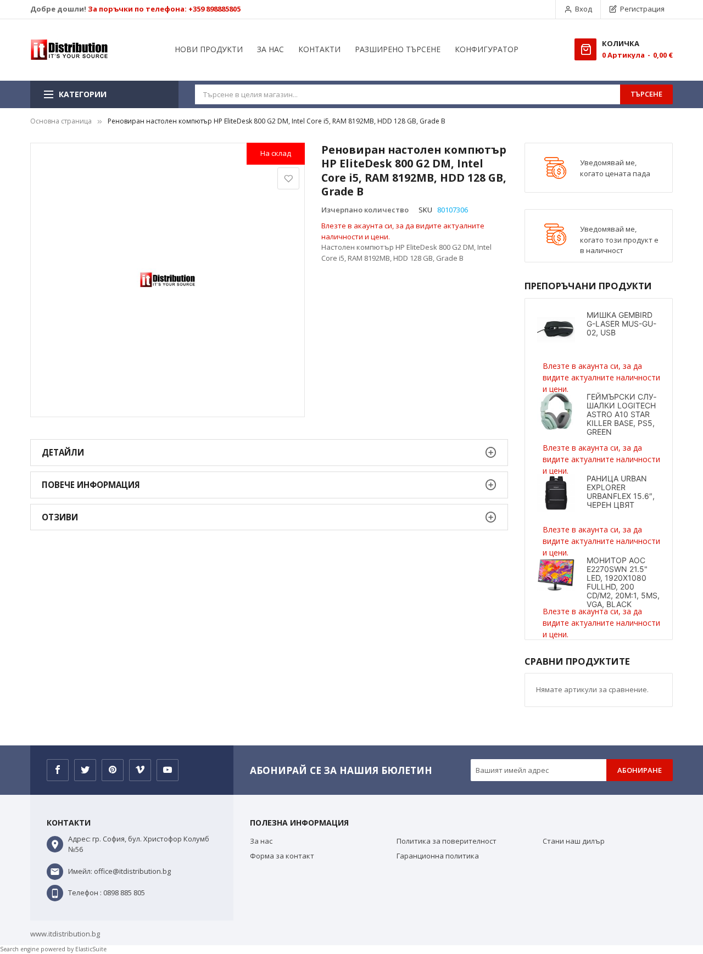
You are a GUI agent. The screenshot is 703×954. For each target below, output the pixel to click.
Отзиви (60, 517)
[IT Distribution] (69, 49)
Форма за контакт (282, 856)
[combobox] (407, 94)
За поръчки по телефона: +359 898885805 (164, 9)
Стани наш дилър (574, 841)
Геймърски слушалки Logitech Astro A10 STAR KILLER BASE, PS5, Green (621, 414)
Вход (583, 9)
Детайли (63, 452)
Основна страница (61, 121)
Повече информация (91, 484)
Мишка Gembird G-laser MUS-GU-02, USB (621, 323)
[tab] (269, 452)
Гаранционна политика (438, 856)
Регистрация (642, 9)
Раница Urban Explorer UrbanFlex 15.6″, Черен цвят (621, 491)
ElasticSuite (91, 949)
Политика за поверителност (446, 841)
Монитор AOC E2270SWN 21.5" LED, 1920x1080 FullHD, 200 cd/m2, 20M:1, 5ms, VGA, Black (623, 582)
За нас (261, 841)
